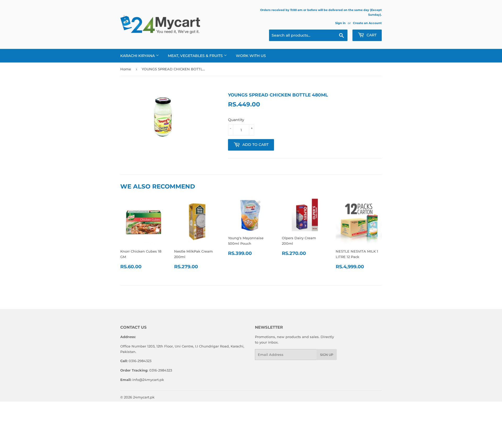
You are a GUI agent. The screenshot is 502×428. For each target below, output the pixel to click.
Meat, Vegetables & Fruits (196, 55)
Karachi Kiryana (138, 55)
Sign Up (326, 355)
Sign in (340, 23)
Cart (371, 35)
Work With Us (251, 55)
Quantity (236, 119)
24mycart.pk (144, 397)
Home (125, 69)
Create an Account (367, 23)
